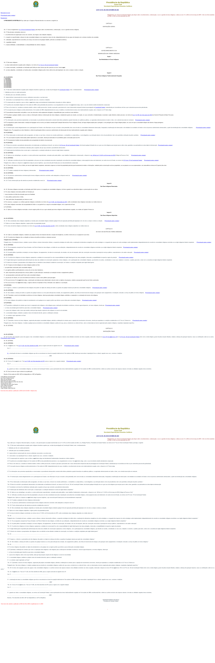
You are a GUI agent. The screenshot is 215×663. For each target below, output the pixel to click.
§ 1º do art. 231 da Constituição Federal (48, 65)
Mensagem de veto (5, 12)
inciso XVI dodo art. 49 (110, 336)
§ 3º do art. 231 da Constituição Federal (129, 336)
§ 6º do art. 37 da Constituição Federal (132, 160)
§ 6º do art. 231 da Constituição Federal (69, 145)
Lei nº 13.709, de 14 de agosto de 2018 (142, 115)
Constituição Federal (64, 89)
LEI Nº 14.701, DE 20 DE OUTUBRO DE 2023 (107, 10)
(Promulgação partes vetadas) (8, 15)
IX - (8, 353)
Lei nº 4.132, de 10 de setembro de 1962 (28, 345)
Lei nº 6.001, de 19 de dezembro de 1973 (45, 226)
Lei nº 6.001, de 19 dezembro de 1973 (58, 202)
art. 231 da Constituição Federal (27, 29)
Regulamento (4, 18)
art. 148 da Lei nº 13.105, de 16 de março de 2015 (103, 155)
